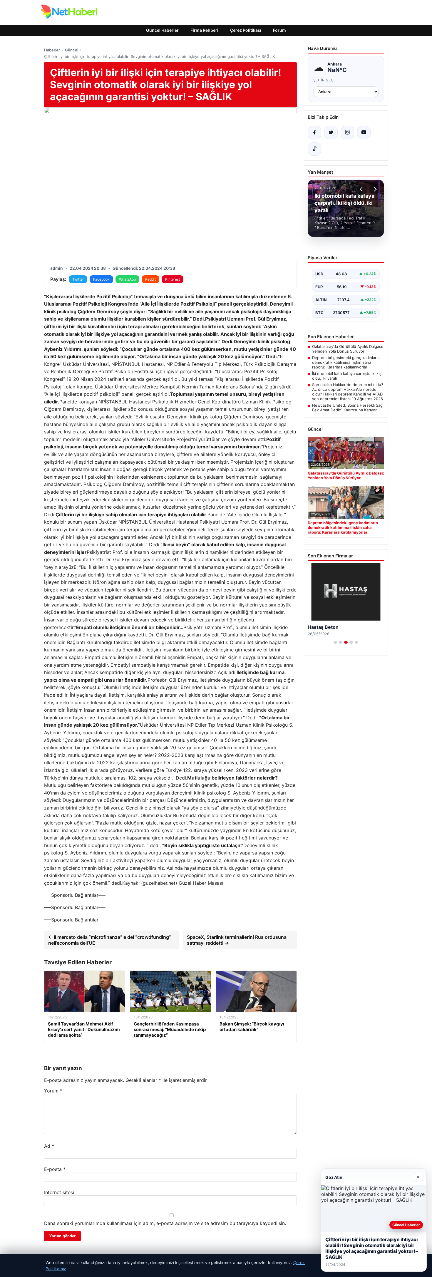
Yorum (53, 1091)
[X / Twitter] (331, 132)
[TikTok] (314, 149)
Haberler (52, 50)
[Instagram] (347, 132)
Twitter (78, 279)
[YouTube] (364, 132)
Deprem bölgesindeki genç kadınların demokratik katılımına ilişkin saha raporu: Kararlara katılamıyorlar (346, 362)
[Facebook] (314, 132)
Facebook (101, 279)
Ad (49, 1146)
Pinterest (172, 279)
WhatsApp (127, 279)
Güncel (71, 50)
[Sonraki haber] (374, 189)
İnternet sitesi (59, 1192)
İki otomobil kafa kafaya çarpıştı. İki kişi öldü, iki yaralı (347, 376)
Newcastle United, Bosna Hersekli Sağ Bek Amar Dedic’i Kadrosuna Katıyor (347, 407)
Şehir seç (323, 80)
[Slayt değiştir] (335, 642)
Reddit (150, 279)
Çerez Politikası (245, 30)
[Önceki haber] (362, 189)
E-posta (55, 1169)
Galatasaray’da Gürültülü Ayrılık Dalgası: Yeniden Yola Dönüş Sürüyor (347, 348)
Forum (279, 30)
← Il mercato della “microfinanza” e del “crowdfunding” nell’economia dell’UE (109, 940)
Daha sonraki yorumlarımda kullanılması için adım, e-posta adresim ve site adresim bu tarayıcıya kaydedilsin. (165, 1223)
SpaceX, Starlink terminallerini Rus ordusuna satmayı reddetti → (237, 940)
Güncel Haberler (162, 30)
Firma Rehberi (204, 30)
